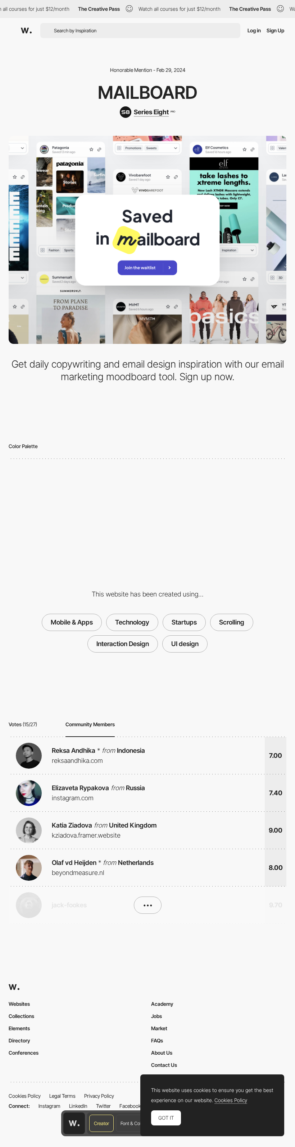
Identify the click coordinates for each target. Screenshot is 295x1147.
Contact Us (164, 1065)
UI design (185, 644)
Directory (19, 1040)
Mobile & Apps (72, 622)
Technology (132, 622)
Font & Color (133, 1123)
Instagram (49, 1106)
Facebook (130, 1106)
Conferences (23, 1053)
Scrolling (231, 622)
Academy (162, 1004)
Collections (21, 1016)
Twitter (103, 1106)
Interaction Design (122, 644)
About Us (161, 1053)
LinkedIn (78, 1106)
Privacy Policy (99, 1096)
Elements (19, 1028)
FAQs (157, 1040)
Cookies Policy (25, 1096)
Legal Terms (62, 1096)
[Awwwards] (26, 30)
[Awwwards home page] (74, 1123)
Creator (101, 1123)
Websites (19, 1004)
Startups (184, 622)
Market (159, 1028)
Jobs (156, 1016)
